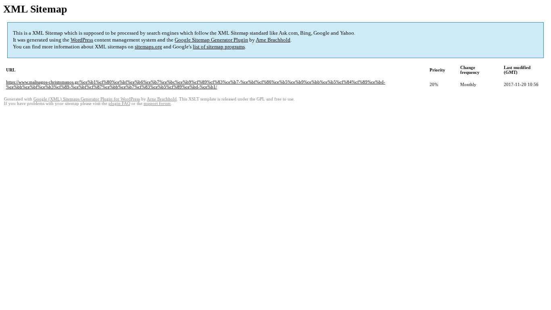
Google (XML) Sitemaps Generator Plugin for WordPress (86, 99)
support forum (157, 103)
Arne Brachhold (273, 40)
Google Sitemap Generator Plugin (211, 40)
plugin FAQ (119, 103)
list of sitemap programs (219, 47)
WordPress (82, 40)
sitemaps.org (148, 47)
